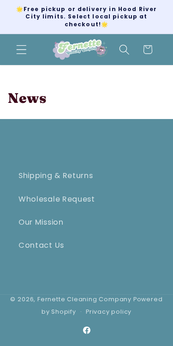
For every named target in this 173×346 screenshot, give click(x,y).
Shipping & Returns (55, 175)
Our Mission (41, 222)
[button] (21, 49)
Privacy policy (108, 312)
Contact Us (41, 245)
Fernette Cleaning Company (84, 299)
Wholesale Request (56, 199)
